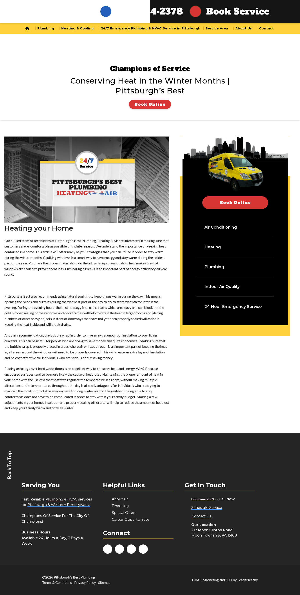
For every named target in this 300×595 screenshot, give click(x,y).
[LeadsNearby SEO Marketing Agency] (156, 580)
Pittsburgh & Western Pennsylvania (58, 505)
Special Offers (124, 513)
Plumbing (45, 28)
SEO (229, 580)
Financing (120, 506)
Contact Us (201, 516)
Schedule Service (206, 508)
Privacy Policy (85, 582)
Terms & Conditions (57, 582)
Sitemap (104, 582)
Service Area (217, 28)
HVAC (72, 499)
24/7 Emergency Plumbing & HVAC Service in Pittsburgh (151, 28)
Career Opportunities (130, 519)
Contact (266, 28)
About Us (243, 28)
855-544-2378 (150, 11)
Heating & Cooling (77, 28)
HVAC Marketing (205, 580)
